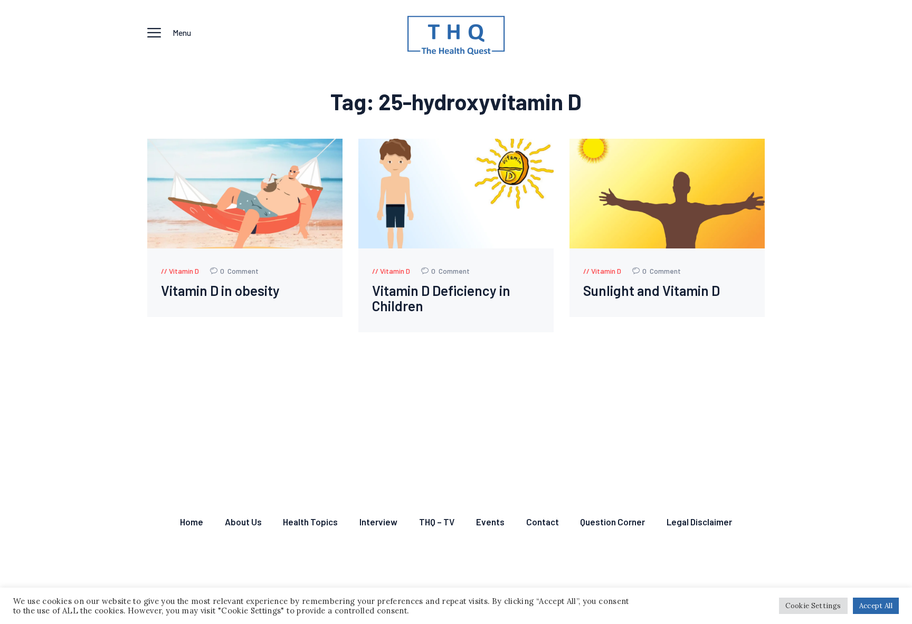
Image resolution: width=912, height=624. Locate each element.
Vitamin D (184, 270)
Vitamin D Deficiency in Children (441, 298)
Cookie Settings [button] (813, 605)
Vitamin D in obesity (220, 291)
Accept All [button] (876, 605)
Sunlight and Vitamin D (651, 291)
